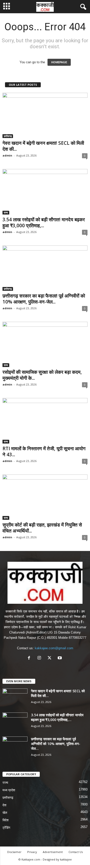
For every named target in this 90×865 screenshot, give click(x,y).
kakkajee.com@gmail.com (54, 648)
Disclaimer (14, 852)
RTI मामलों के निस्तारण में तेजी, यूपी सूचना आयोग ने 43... (44, 451)
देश (4, 805)
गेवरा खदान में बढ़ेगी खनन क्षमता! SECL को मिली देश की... (43, 146)
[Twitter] (51, 658)
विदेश (5, 820)
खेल (4, 812)
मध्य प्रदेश (8, 790)
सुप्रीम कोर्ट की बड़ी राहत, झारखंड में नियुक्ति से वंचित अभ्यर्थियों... (42, 528)
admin (7, 155)
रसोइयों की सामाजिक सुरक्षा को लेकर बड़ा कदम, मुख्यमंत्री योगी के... (42, 375)
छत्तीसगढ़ (8, 136)
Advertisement (53, 852)
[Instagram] (40, 658)
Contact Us (75, 852)
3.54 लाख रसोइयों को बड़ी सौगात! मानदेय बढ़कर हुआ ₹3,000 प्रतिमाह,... (43, 222)
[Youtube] (60, 658)
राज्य (6, 212)
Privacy (32, 852)
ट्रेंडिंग (6, 828)
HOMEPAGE (59, 62)
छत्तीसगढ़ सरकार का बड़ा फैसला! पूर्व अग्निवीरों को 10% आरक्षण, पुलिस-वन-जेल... (43, 298)
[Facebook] (30, 658)
